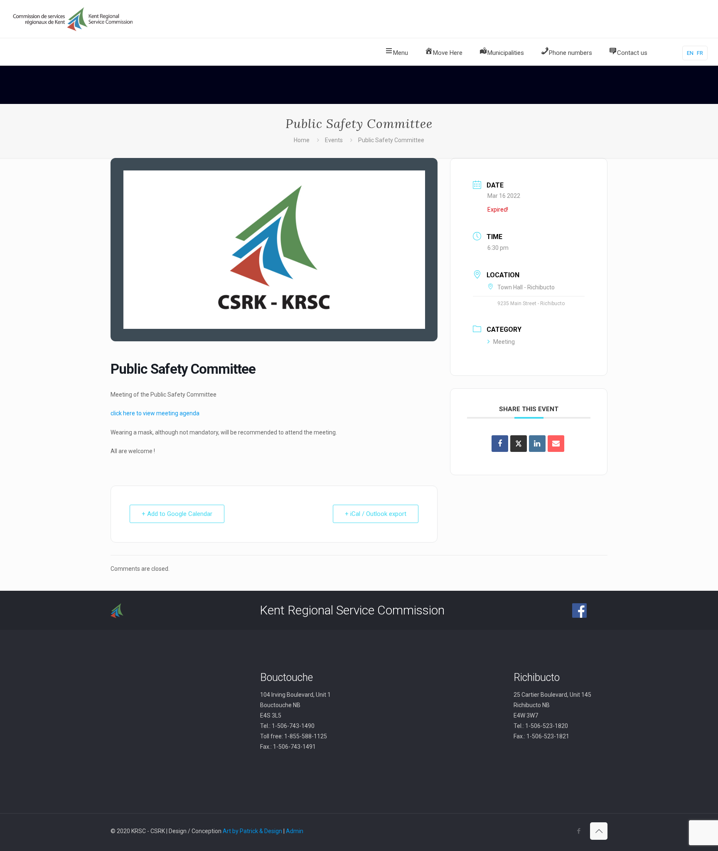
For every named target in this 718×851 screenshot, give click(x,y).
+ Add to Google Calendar (177, 514)
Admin (294, 831)
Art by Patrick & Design (252, 831)
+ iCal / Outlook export (375, 514)
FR (700, 53)
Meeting (504, 341)
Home (302, 140)
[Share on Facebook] (500, 443)
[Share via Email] (556, 443)
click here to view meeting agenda (155, 413)
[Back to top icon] (598, 831)
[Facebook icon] (578, 831)
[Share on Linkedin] (537, 443)
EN (690, 53)
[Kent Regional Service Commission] (73, 19)
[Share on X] (518, 443)
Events (334, 140)
